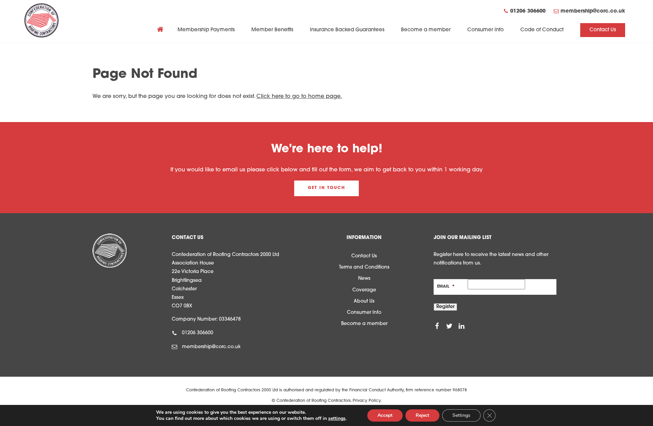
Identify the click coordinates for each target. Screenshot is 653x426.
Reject (422, 415)
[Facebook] (437, 326)
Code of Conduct (542, 30)
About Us (364, 301)
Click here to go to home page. (299, 96)
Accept (385, 415)
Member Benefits (272, 30)
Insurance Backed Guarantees (347, 30)
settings (337, 418)
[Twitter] (449, 326)
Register (445, 306)
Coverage (364, 290)
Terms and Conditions (364, 267)
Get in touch (326, 188)
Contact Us (602, 30)
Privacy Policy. (367, 401)
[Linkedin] (461, 326)
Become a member (426, 30)
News (364, 278)
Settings (461, 415)
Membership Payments (206, 30)
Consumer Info (485, 30)
